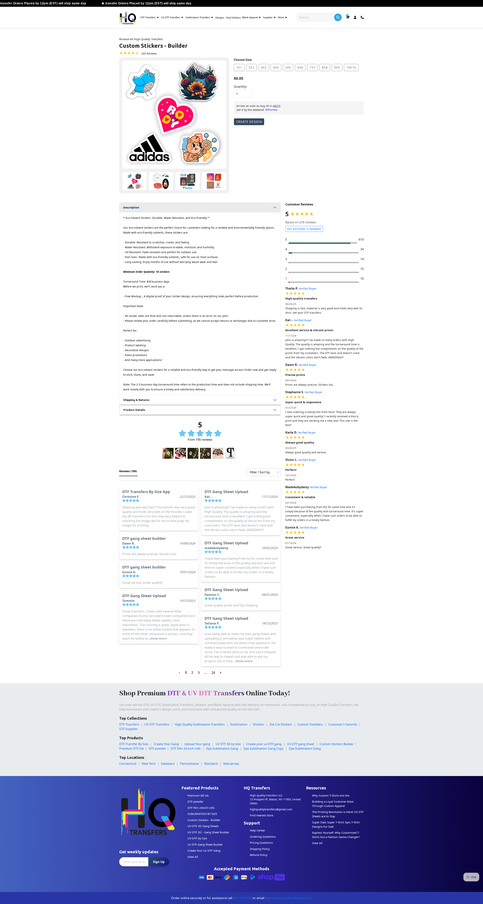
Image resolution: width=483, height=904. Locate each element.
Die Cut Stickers (281, 724)
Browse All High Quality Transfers (141, 39)
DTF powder (157, 748)
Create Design (249, 122)
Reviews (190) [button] (128, 471)
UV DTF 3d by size (228, 744)
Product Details (134, 409)
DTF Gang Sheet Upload (144, 595)
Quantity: (240, 86)
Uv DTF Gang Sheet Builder (205, 844)
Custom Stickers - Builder (204, 820)
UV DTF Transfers (170, 17)
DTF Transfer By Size (133, 744)
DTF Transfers (147, 17)
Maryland (211, 764)
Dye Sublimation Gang (222, 748)
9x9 (337, 67)
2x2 (251, 67)
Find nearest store (261, 815)
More (281, 17)
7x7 (312, 67)
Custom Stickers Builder (337, 744)
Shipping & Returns (136, 399)
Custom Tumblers (310, 724)
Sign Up (159, 862)
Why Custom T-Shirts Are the (330, 795)
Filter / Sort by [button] (260, 472)
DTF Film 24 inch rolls (186, 748)
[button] (168, 453)
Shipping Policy (260, 849)
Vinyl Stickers (233, 17)
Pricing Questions (261, 842)
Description (131, 207)
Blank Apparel (250, 17)
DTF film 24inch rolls (201, 808)
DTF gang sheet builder (144, 538)
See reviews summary (304, 229)
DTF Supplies (128, 729)
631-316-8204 (242, 898)
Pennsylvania (189, 764)
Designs (219, 17)
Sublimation (238, 724)
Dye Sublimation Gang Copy (263, 748)
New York (148, 764)
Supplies (267, 17)
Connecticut (127, 764)
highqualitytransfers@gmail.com (271, 809)
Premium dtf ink (198, 795)
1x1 (239, 67)
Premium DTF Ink (131, 748)
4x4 (276, 67)
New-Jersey (231, 764)
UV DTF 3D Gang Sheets (203, 826)
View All (193, 857)
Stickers (258, 724)
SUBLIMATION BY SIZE (202, 814)
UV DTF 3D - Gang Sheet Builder (208, 832)
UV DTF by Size (197, 838)
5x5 (288, 67)
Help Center (257, 830)
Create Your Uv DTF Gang (204, 850)
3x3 (264, 67)
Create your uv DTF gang (263, 744)
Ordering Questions (263, 836)
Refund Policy (259, 855)
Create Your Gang (166, 744)
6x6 (300, 67)
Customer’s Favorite (342, 724)
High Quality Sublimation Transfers (200, 724)
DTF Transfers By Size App (146, 491)
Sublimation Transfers (197, 17)
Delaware (168, 764)
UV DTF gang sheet (300, 744)
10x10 (351, 67)
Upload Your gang (197, 744)
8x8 (325, 67)
